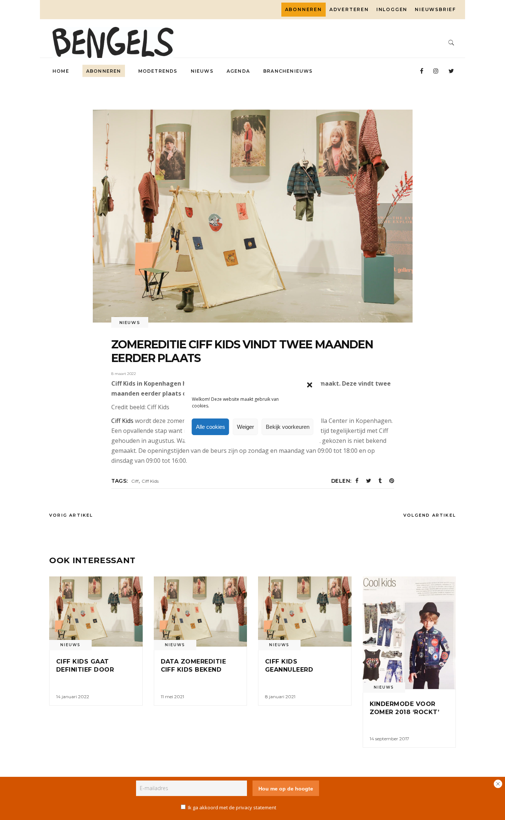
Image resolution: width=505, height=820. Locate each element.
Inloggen (391, 9)
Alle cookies (210, 427)
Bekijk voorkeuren (287, 427)
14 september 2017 (389, 738)
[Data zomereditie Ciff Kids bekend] (200, 611)
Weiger (245, 427)
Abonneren (303, 9)
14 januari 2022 (72, 696)
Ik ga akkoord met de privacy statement (232, 807)
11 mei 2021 (172, 696)
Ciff (135, 481)
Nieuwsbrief (435, 9)
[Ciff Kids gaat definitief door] (96, 611)
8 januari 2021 (280, 696)
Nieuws (129, 322)
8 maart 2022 (123, 373)
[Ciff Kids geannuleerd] (305, 611)
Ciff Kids (122, 421)
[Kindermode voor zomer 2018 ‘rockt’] (409, 632)
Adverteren (349, 9)
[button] (309, 385)
